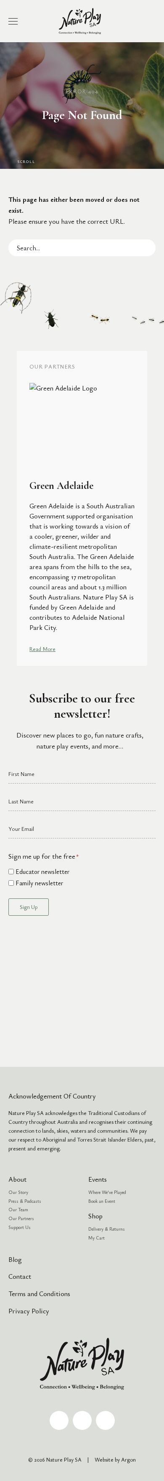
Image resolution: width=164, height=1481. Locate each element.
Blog (15, 1259)
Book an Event (101, 1201)
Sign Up (28, 907)
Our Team (18, 1209)
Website (104, 1459)
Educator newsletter (42, 871)
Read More (42, 649)
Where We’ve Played (107, 1192)
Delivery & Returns (106, 1229)
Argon (128, 1459)
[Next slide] (152, 508)
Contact (19, 1276)
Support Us (19, 1227)
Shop (95, 1216)
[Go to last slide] (12, 508)
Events (97, 1179)
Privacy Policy (28, 1311)
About (17, 1179)
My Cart (96, 1237)
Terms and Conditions (39, 1293)
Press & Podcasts (24, 1201)
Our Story (18, 1192)
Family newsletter (39, 883)
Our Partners (21, 1218)
